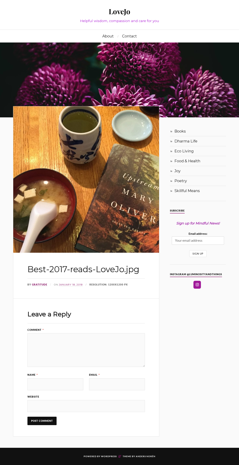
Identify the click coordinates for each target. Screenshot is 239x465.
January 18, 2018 (71, 284)
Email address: (198, 233)
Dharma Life (185, 141)
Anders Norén (145, 456)
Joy (177, 171)
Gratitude (39, 284)
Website (33, 396)
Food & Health (187, 161)
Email (94, 374)
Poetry (180, 181)
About (108, 36)
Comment (35, 329)
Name (32, 374)
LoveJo (119, 11)
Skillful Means (187, 191)
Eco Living (184, 151)
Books (180, 131)
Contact (129, 36)
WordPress (109, 456)
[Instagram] (197, 285)
